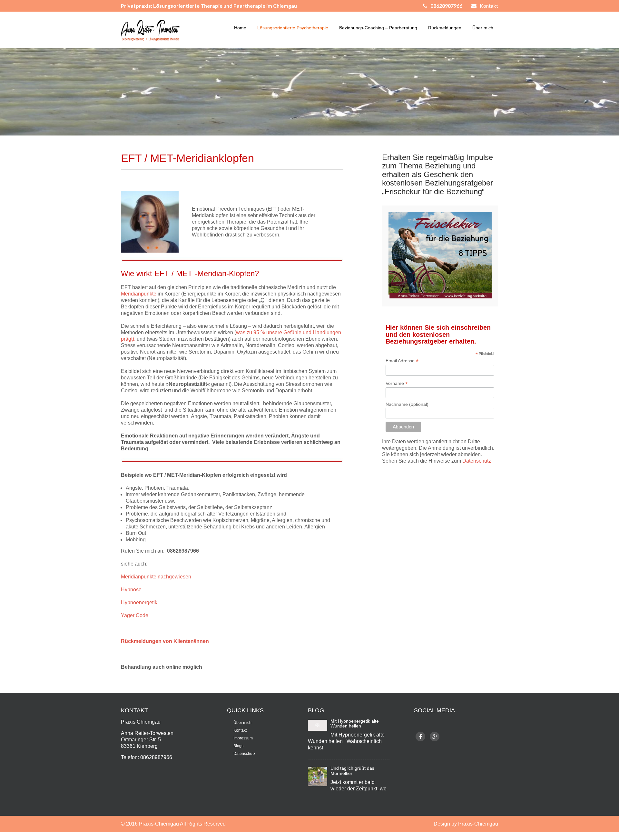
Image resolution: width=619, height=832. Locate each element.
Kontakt (489, 6)
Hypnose (131, 589)
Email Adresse (402, 361)
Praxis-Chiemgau (159, 824)
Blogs (238, 746)
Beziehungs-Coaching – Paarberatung (378, 27)
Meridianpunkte (139, 293)
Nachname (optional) (407, 404)
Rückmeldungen (444, 27)
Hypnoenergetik (139, 602)
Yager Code (134, 615)
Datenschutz (476, 461)
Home (240, 27)
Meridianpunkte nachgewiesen (156, 576)
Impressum (243, 738)
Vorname (397, 383)
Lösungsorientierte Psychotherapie (292, 27)
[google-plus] (434, 736)
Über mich (482, 27)
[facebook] (420, 736)
